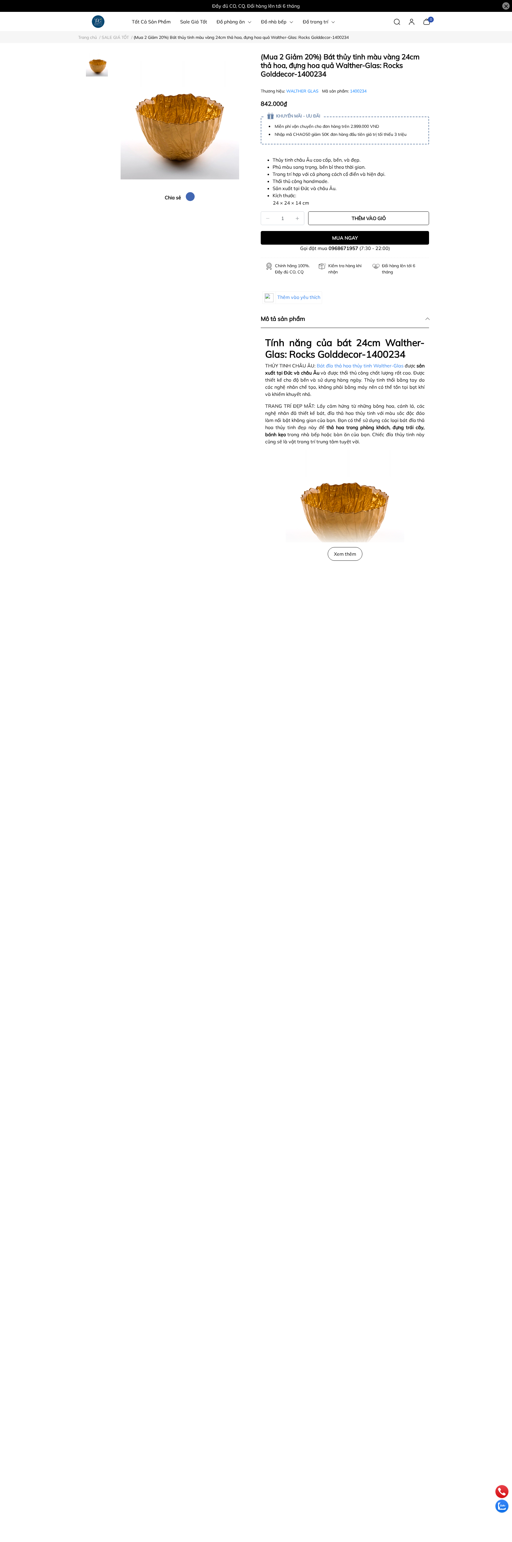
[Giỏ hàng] (426, 21)
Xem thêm (345, 554)
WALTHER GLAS (303, 91)
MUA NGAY (345, 238)
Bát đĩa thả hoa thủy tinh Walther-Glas (360, 366)
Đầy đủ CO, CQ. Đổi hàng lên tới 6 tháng (256, 6)
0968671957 (343, 248)
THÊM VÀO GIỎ (369, 218)
